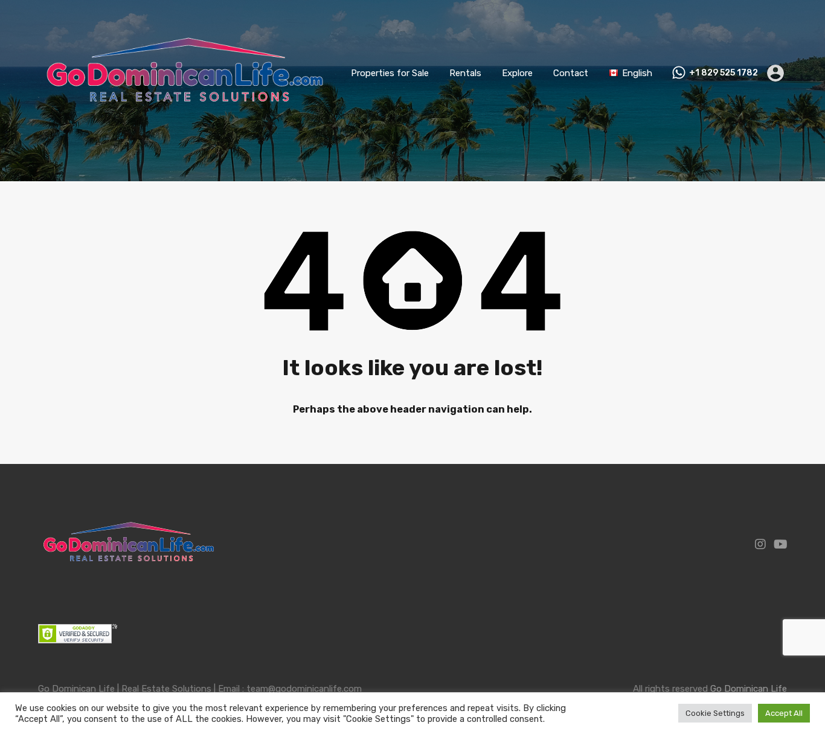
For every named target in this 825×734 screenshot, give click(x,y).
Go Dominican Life (748, 688)
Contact (570, 73)
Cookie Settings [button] (715, 713)
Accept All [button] (784, 713)
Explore (517, 73)
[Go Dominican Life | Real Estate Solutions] (185, 129)
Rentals (465, 73)
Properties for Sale (390, 73)
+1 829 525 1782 (723, 73)
